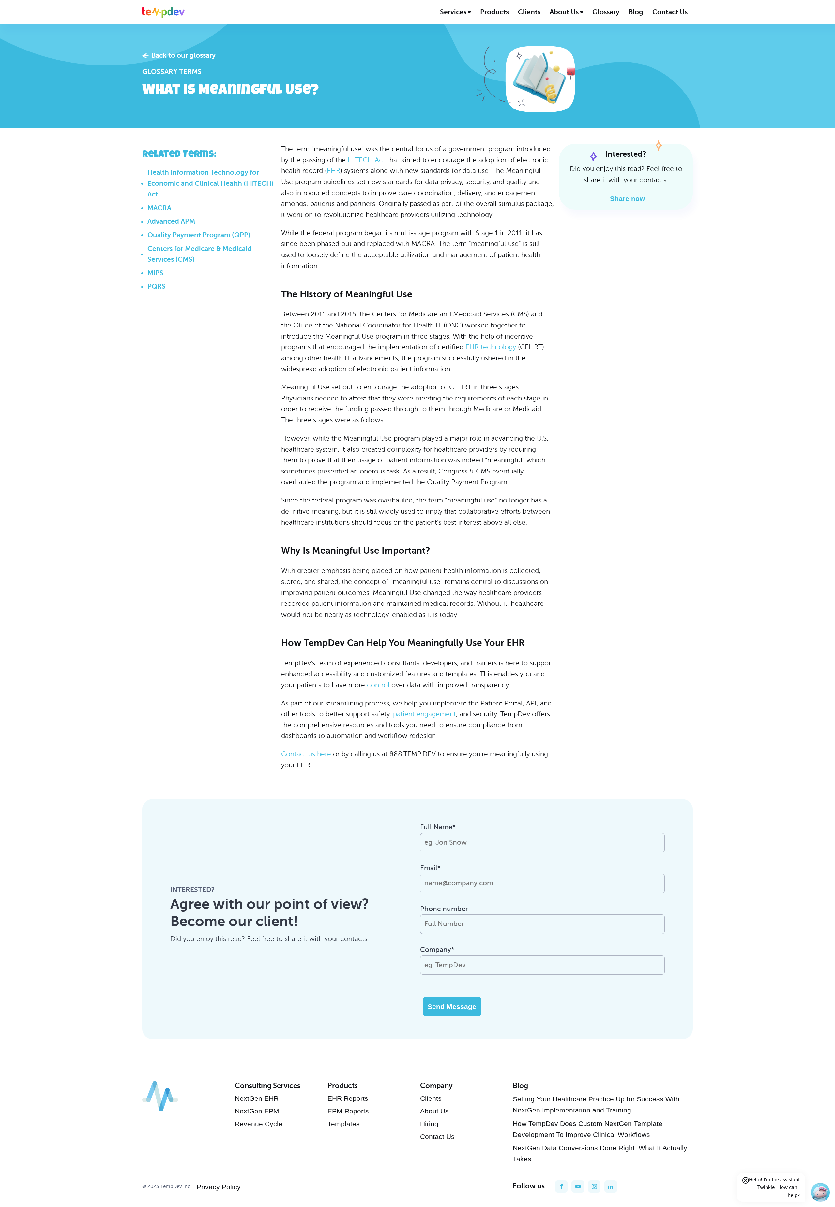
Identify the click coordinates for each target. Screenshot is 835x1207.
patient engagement (424, 714)
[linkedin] (610, 1186)
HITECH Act (366, 160)
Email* (430, 868)
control (378, 685)
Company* (437, 949)
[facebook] (561, 1186)
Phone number (444, 909)
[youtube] (577, 1186)
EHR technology (490, 347)
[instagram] (594, 1186)
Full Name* (438, 827)
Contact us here (306, 754)
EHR (333, 171)
